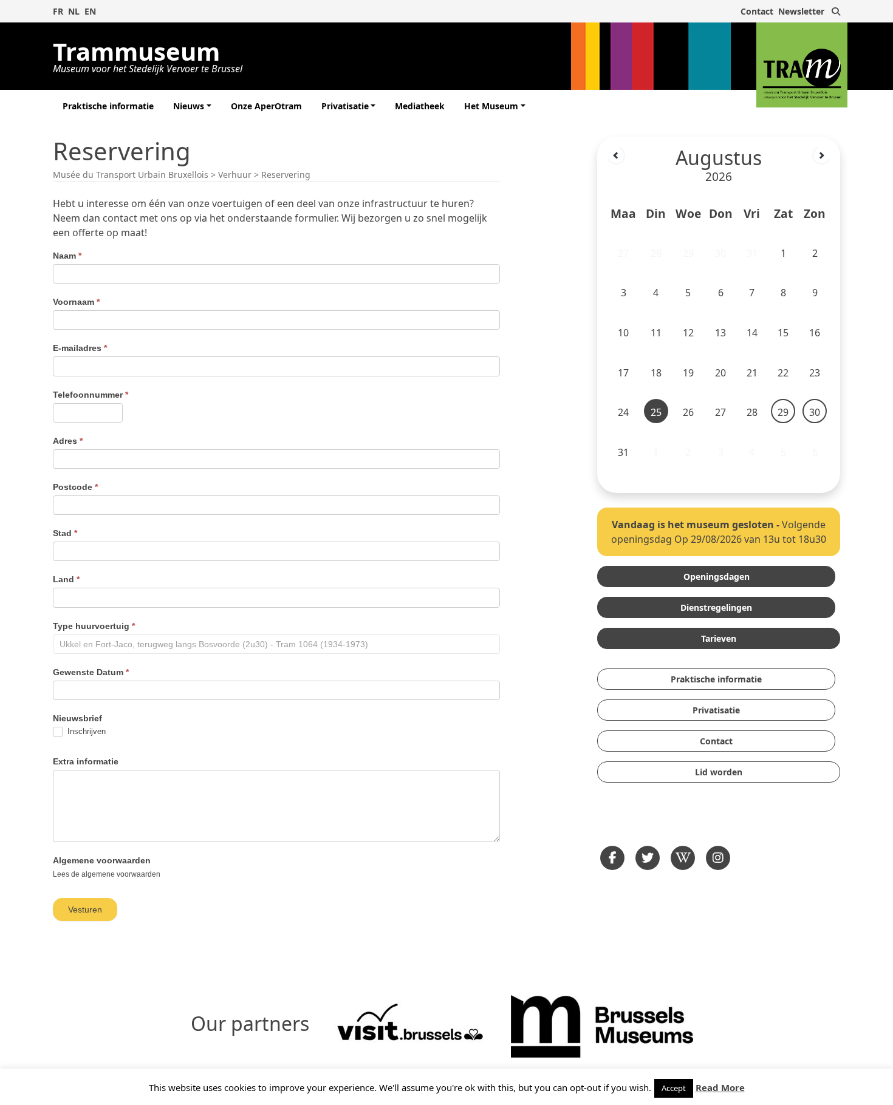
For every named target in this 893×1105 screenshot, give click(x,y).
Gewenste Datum (91, 672)
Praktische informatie (108, 106)
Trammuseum (147, 54)
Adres (68, 441)
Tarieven (718, 638)
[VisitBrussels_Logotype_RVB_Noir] (410, 1025)
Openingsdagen (716, 576)
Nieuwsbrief (77, 718)
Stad (65, 533)
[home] (801, 64)
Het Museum (491, 106)
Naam (67, 255)
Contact (757, 11)
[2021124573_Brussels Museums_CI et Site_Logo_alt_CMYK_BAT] (602, 1025)
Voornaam (76, 302)
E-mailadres (80, 348)
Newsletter (801, 11)
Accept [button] (674, 1088)
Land (66, 579)
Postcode (75, 487)
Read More (720, 1087)
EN (90, 11)
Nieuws (188, 106)
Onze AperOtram (266, 106)
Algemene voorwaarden (102, 860)
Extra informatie (85, 761)
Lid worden (718, 772)
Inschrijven (85, 731)
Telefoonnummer (90, 394)
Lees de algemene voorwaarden (106, 874)
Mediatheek (420, 106)
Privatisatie (345, 106)
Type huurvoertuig (94, 626)
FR (58, 11)
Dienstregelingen (716, 607)
